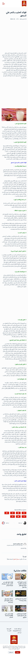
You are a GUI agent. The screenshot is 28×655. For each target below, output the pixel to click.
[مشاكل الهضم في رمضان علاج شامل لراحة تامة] (7, 593)
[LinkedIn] (6, 513)
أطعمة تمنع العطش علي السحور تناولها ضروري (21, 615)
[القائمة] (3, 3)
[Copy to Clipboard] (12, 516)
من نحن (19, 632)
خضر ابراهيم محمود (18, 544)
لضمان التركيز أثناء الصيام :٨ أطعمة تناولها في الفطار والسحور (22, 584)
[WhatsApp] (18, 516)
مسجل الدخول (16, 559)
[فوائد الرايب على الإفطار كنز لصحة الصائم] (7, 608)
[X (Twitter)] (18, 513)
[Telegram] (24, 516)
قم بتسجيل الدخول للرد (10, 545)
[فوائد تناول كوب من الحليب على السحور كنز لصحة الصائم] (7, 577)
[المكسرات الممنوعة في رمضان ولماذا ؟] (20, 593)
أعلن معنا (9, 629)
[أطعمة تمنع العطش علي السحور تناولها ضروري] (20, 608)
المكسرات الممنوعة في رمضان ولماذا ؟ (21, 599)
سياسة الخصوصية (17, 631)
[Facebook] (24, 513)
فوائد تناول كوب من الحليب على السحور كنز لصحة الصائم (7, 583)
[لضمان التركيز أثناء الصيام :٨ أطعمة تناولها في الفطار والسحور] (20, 577)
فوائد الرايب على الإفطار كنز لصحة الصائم (9, 615)
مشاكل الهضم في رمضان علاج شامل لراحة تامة (8, 600)
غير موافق (11, 652)
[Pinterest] (12, 513)
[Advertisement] (14, 36)
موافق (17, 652)
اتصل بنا (9, 631)
